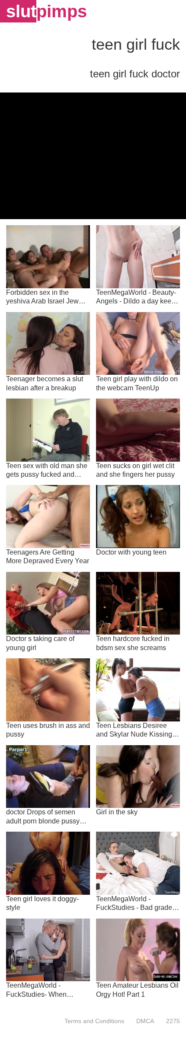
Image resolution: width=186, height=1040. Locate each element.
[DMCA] (145, 1021)
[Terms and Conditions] (94, 1021)
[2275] (170, 1021)
